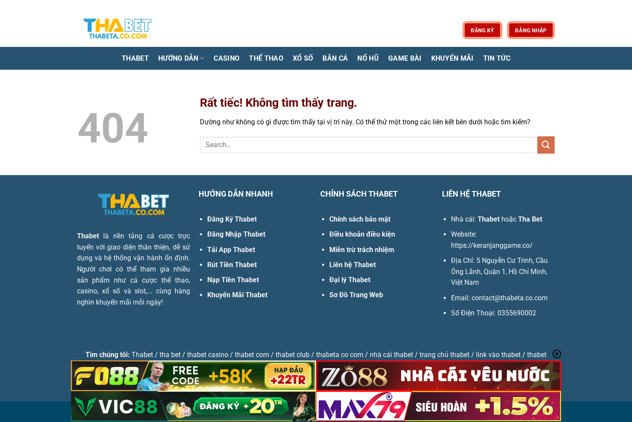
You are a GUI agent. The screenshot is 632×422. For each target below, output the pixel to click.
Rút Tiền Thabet (232, 265)
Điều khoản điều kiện (362, 234)
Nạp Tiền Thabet (233, 280)
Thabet (135, 58)
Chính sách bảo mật (359, 219)
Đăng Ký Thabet (232, 219)
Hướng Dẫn (178, 58)
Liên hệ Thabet (352, 265)
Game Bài (405, 58)
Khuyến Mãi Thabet (237, 295)
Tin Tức (496, 58)
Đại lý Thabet (349, 280)
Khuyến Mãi (452, 58)
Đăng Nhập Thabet (236, 234)
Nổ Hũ (368, 58)
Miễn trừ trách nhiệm (361, 250)
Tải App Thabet (231, 250)
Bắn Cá (335, 58)
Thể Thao (266, 58)
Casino (226, 58)
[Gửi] (546, 144)
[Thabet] (120, 30)
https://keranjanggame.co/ (492, 245)
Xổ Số (303, 58)
